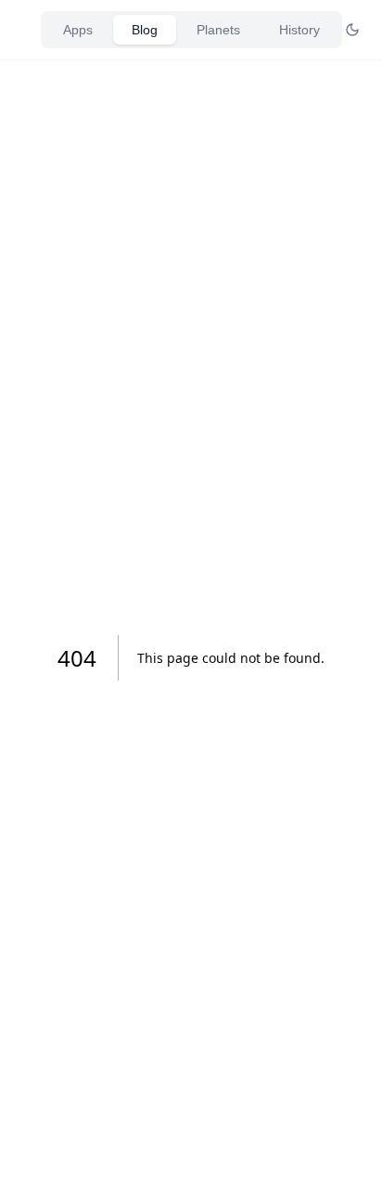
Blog (145, 29)
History (299, 29)
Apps (78, 29)
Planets (218, 29)
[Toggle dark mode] (352, 30)
